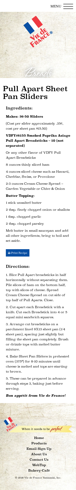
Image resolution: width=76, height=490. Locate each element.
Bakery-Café (39, 470)
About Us (39, 454)
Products (39, 443)
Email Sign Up (39, 449)
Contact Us (39, 459)
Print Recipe (18, 252)
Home (39, 438)
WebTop (39, 465)
